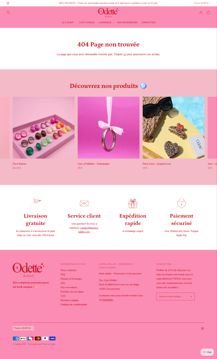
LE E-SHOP (67, 22)
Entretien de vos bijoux (72, 291)
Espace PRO (149, 22)
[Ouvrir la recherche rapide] (8, 12)
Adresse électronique (169, 293)
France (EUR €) (201, 3)
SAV (63, 283)
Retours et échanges (71, 278)
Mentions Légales (70, 300)
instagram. (108, 299)
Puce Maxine (19, 163)
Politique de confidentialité (74, 304)
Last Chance (87, 22)
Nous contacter (68, 270)
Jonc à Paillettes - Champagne (93, 163)
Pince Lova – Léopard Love (157, 163)
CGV (63, 296)
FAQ (63, 274)
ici (125, 54)
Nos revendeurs (127, 22)
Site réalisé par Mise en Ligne (41, 344)
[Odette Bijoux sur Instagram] (8, 3)
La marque (104, 22)
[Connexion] (201, 12)
